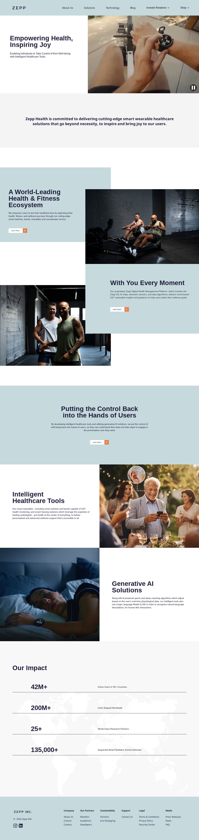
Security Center (147, 824)
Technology (112, 7)
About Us (67, 7)
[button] (158, 7)
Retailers (84, 816)
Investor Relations (156, 7)
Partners (104, 816)
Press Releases (173, 816)
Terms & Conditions (149, 816)
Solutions (89, 7)
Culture (68, 820)
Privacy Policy (146, 820)
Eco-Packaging (107, 820)
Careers (68, 824)
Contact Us (127, 816)
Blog (133, 7)
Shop (183, 7)
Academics (85, 820)
